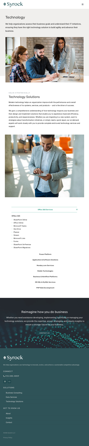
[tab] (45, 209)
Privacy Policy (7, 437)
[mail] (9, 381)
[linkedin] (5, 381)
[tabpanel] (44, 232)
